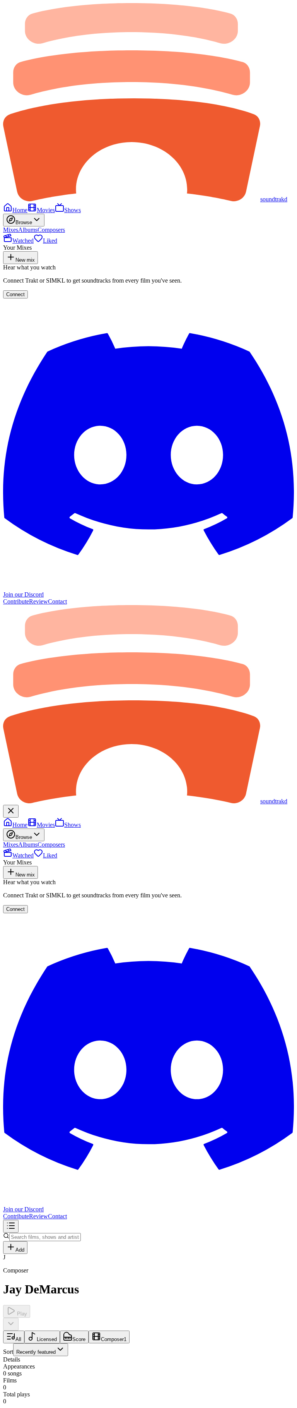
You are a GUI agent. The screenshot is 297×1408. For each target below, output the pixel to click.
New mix (25, 260)
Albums (28, 229)
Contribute (16, 601)
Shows (72, 210)
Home (19, 210)
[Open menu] (11, 1226)
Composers (51, 229)
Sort (29, 1351)
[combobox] (40, 1349)
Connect (15, 294)
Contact (57, 601)
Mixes (10, 229)
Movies (46, 210)
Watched (23, 240)
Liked (50, 240)
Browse (23, 222)
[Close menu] (11, 811)
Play (21, 1314)
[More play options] (11, 1324)
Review (38, 601)
